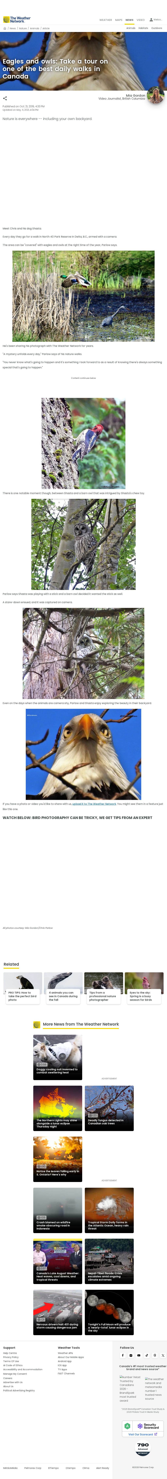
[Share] (5, 98)
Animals (34, 28)
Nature (23, 28)
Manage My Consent (15, 1373)
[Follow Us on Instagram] (131, 1356)
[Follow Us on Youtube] (139, 1356)
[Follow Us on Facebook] (123, 1356)
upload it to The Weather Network (94, 804)
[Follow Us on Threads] (155, 1356)
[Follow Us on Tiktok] (147, 1356)
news (13, 28)
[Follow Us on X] (163, 1356)
